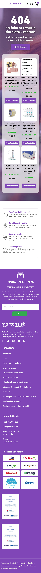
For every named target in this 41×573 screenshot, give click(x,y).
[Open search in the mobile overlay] (26, 4)
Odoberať (20, 314)
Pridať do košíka (12, 100)
